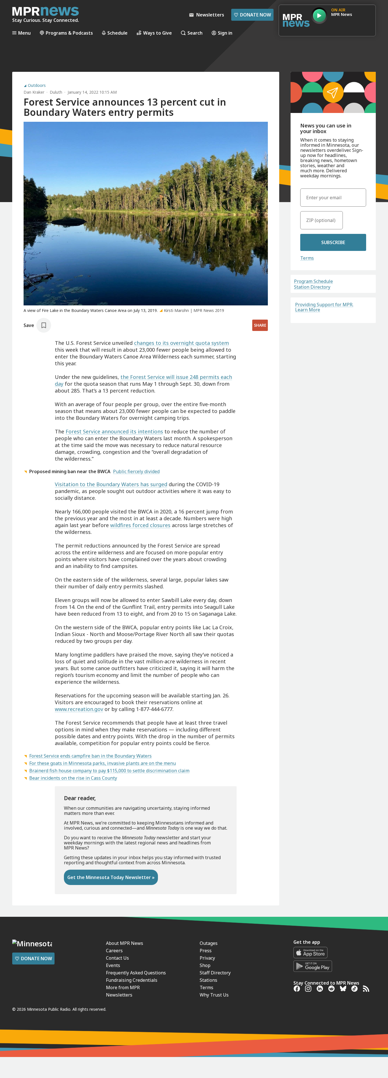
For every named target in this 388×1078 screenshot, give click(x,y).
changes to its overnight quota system (181, 342)
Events (113, 965)
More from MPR (123, 987)
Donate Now (252, 14)
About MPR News (124, 943)
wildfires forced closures (140, 525)
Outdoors (37, 85)
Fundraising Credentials (131, 980)
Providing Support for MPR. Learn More (324, 307)
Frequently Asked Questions (136, 973)
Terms (307, 258)
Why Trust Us (214, 995)
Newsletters (119, 995)
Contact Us (117, 958)
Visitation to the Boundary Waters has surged (111, 484)
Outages (209, 943)
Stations (208, 980)
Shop (205, 965)
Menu (24, 32)
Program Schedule (313, 281)
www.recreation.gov (79, 709)
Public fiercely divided (136, 471)
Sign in (225, 32)
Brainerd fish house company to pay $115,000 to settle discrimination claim (109, 770)
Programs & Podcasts (69, 32)
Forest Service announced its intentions (114, 431)
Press (206, 950)
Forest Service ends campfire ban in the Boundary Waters (90, 756)
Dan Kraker (34, 92)
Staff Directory (215, 973)
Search (195, 32)
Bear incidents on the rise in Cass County (73, 778)
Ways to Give (157, 32)
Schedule (117, 32)
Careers (114, 950)
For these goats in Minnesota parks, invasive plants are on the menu (102, 763)
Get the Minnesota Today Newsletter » (111, 877)
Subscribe (333, 242)
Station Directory (312, 287)
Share (260, 325)
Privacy (207, 958)
